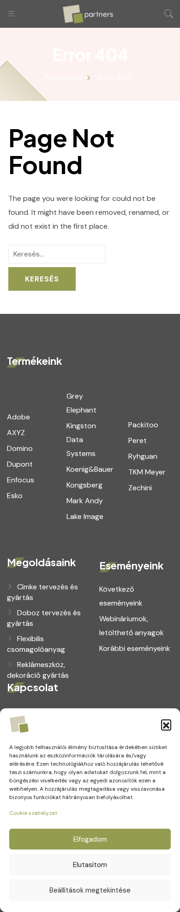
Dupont (20, 464)
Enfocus (20, 480)
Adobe (18, 417)
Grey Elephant (81, 403)
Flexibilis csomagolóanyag (36, 644)
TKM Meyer (147, 472)
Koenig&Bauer (90, 469)
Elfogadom (90, 839)
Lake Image (84, 516)
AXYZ (16, 432)
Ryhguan (142, 456)
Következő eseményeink (121, 596)
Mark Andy (84, 501)
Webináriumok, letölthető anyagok (131, 625)
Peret (137, 440)
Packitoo (143, 425)
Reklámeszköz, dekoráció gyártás (38, 670)
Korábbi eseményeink (134, 648)
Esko (15, 495)
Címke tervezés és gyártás (42, 592)
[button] (166, 724)
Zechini (140, 488)
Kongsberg (84, 485)
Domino (20, 448)
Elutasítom (90, 864)
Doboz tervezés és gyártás (44, 618)
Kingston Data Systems (81, 439)
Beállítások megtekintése (90, 890)
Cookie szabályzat (33, 813)
